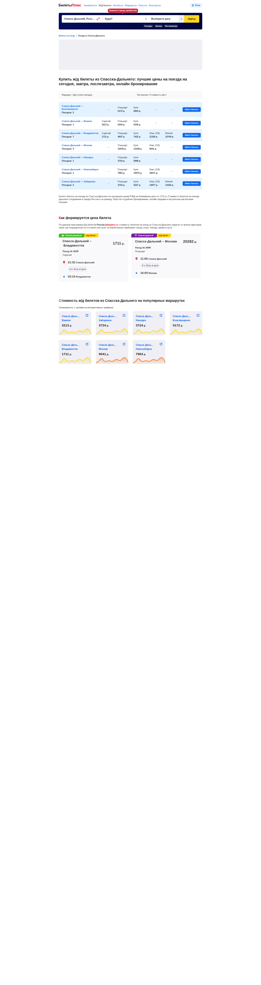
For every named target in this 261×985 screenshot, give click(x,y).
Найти (191, 19)
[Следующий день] (181, 19)
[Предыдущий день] (146, 19)
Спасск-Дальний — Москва (77, 145)
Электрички (154, 5)
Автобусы (118, 5)
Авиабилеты (90, 5)
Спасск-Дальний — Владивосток (80, 133)
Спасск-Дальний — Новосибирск (80, 169)
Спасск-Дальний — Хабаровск (78, 181)
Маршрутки (131, 5)
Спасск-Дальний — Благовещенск (72, 107)
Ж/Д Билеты (105, 5)
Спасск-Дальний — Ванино (77, 121)
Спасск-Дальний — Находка (77, 157)
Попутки (142, 5)
